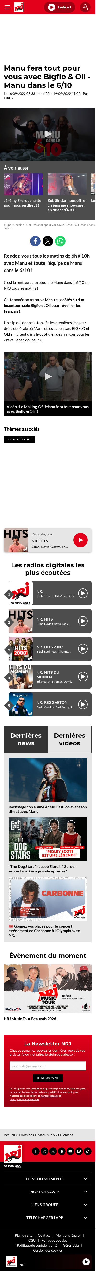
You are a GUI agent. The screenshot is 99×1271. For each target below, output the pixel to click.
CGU (32, 1240)
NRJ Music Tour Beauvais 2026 (30, 1018)
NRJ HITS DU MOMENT (48, 674)
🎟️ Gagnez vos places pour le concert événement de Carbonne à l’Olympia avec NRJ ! (44, 930)
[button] (48, 134)
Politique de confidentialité (37, 1245)
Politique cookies (54, 1240)
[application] (47, 134)
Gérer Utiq (71, 1245)
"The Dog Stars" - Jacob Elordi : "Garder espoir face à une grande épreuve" (42, 868)
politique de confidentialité (24, 1099)
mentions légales (49, 1095)
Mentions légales (68, 1235)
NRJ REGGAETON (52, 702)
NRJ (40, 591)
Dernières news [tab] (26, 739)
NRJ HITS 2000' (50, 646)
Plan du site (23, 1235)
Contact (44, 1235)
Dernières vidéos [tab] (69, 739)
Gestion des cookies (47, 1250)
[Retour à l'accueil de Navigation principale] (18, 7)
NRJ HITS (40, 540)
